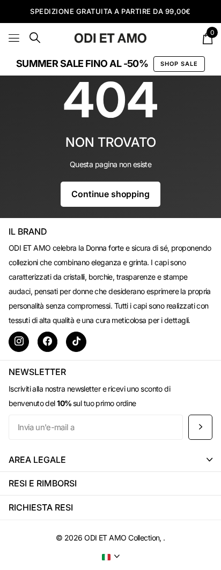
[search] (35, 38)
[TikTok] (76, 342)
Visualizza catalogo (15, 38)
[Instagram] (19, 342)
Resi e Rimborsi (43, 483)
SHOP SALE (179, 64)
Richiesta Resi (41, 507)
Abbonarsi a (200, 427)
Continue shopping (110, 194)
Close (110, 459)
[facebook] (48, 342)
